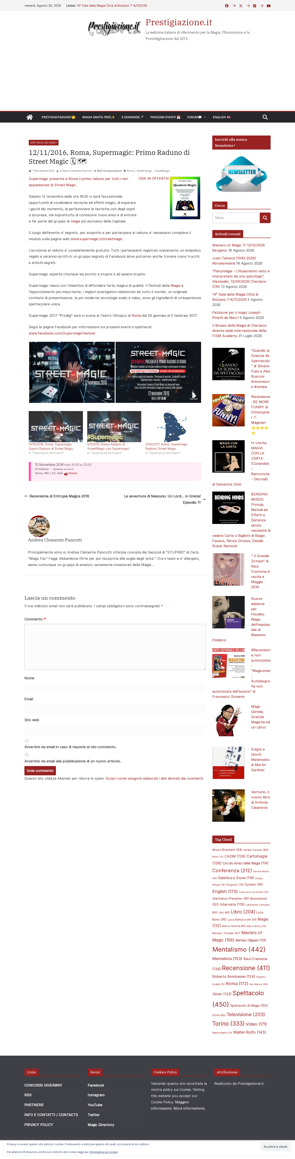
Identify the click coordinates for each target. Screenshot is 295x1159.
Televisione (246, 1014)
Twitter (94, 1115)
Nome (29, 678)
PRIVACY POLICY (38, 1125)
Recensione (246, 968)
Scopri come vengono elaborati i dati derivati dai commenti (154, 778)
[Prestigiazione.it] (29, 117)
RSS (28, 1095)
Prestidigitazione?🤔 (58, 117)
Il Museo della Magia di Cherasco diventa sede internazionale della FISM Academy (239, 330)
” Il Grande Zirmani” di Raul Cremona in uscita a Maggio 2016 (260, 571)
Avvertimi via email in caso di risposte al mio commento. (70, 747)
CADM (235, 856)
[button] (204, 117)
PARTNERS (33, 1105)
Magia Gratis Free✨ (98, 117)
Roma (130, 170)
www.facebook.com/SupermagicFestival (62, 333)
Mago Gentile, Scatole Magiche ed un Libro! (260, 716)
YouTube (95, 1105)
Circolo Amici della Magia (245, 863)
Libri (224, 912)
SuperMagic (162, 170)
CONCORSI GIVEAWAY (43, 1085)
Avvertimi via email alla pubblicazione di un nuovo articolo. (72, 761)
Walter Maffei (222, 1032)
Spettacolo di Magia (249, 1006)
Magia (175, 285)
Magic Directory (101, 1125)
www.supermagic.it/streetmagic (97, 239)
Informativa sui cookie (103, 1152)
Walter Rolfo (249, 1032)
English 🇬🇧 (221, 117)
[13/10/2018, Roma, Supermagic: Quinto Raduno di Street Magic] (56, 426)
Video (256, 1024)
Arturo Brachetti (227, 850)
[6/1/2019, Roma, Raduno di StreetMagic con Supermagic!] (114, 426)
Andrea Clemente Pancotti (76, 170)
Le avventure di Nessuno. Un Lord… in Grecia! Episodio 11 (162, 499)
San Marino (258, 984)
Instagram (96, 1095)
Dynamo (254, 884)
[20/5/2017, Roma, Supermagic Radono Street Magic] (173, 426)
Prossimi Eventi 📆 (165, 117)
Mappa (72, 473)
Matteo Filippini (250, 940)
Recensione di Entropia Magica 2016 (59, 496)
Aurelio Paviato (255, 850)
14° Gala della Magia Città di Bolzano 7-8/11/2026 (112, 5)
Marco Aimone (234, 926)
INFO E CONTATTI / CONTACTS (51, 1115)
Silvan (222, 994)
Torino (228, 1023)
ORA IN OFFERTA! (154, 178)
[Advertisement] (147, 78)
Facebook (96, 1085)
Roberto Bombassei (233, 976)
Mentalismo (239, 949)
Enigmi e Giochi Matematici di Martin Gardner (260, 759)
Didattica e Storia (236, 878)
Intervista (232, 904)
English (225, 891)
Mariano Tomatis (226, 933)
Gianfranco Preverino (230, 898)
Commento (35, 619)
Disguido (235, 884)
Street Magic (144, 170)
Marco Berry (256, 926)
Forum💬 (194, 117)
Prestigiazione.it (179, 22)
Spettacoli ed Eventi (43, 142)
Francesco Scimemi (253, 892)
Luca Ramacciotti (242, 919)
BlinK (218, 856)
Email (28, 699)
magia (75, 221)
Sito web (31, 720)
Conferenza (232, 870)
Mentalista (227, 958)
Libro (243, 912)
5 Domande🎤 (132, 117)
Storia (218, 1015)
